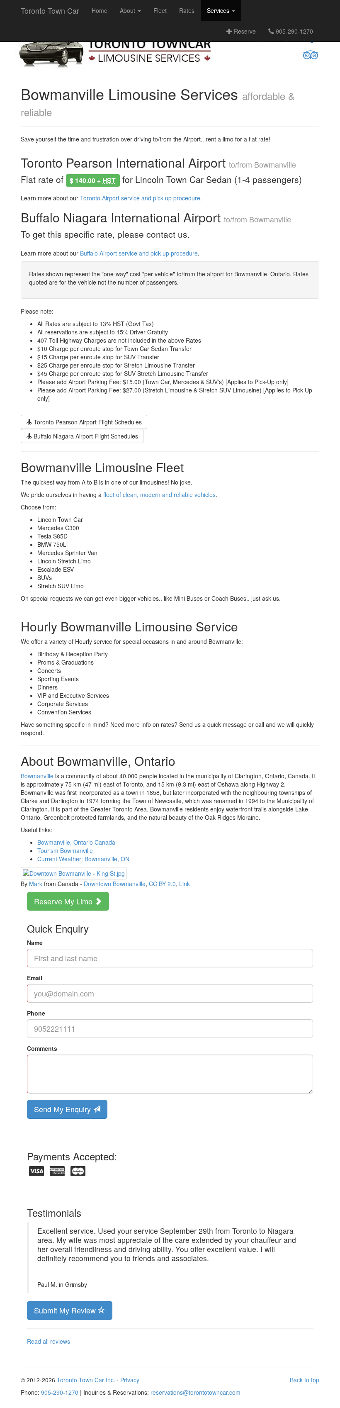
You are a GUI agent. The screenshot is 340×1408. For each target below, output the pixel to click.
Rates (186, 10)
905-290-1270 (293, 31)
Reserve (244, 31)
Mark (35, 883)
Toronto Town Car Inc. (86, 1380)
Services (219, 10)
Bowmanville (37, 776)
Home (99, 10)
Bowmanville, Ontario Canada (76, 842)
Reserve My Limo (64, 901)
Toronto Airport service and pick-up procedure (140, 198)
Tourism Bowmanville (65, 850)
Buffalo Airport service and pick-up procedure (139, 253)
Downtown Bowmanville (115, 883)
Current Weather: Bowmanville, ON (83, 859)
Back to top (304, 1380)
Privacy (129, 1380)
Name (35, 942)
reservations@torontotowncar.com (195, 1392)
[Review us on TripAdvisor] (310, 55)
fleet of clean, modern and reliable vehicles (159, 494)
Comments (42, 1048)
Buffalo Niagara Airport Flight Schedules (85, 436)
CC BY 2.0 (162, 883)
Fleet (160, 10)
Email (34, 978)
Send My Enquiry (63, 1109)
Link (184, 883)
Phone (36, 1013)
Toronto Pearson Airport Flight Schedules (87, 422)
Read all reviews (48, 1341)
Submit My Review (66, 1310)
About (128, 10)
